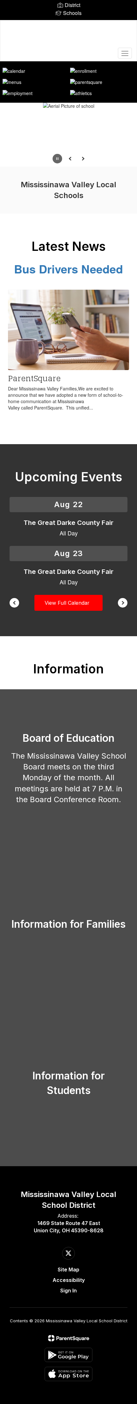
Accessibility (69, 1280)
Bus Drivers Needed (68, 268)
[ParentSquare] (69, 1338)
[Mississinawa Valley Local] (68, 36)
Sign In (68, 1290)
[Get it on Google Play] (68, 1355)
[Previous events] (14, 603)
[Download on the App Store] (68, 1374)
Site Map (68, 1269)
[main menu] (125, 53)
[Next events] (122, 603)
